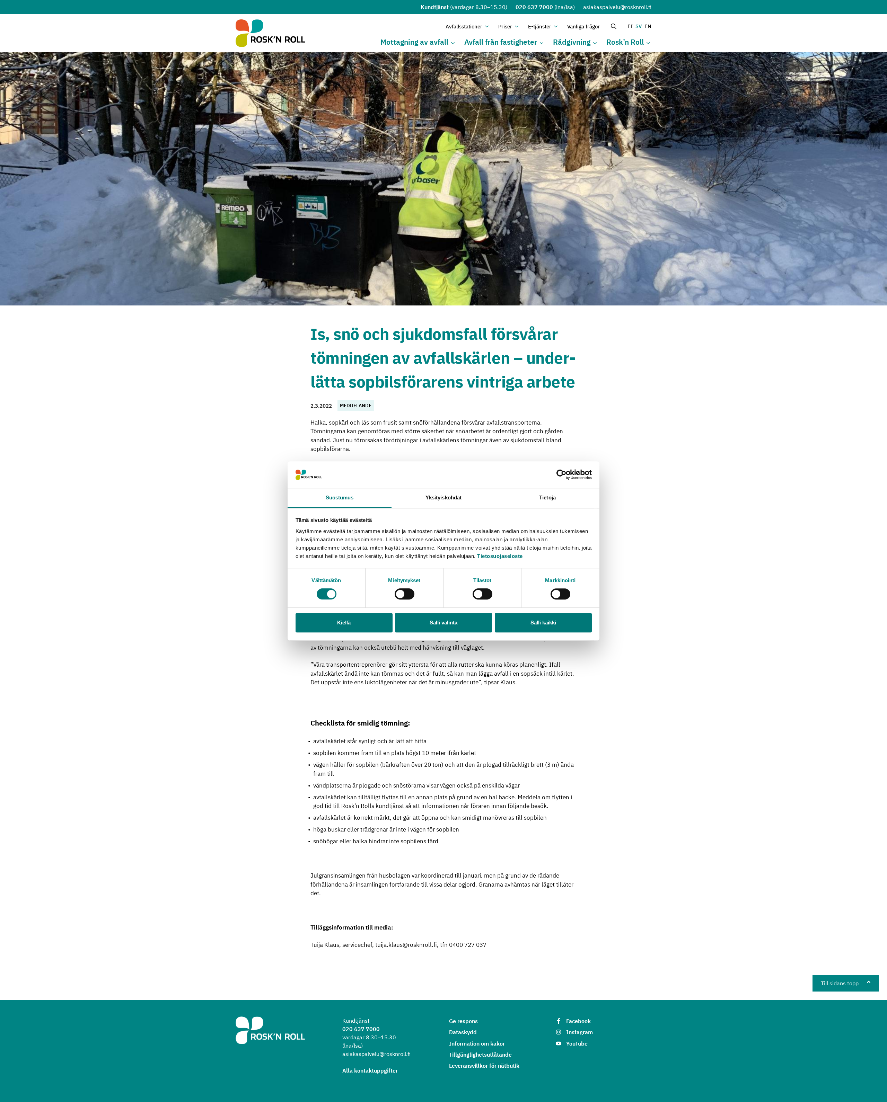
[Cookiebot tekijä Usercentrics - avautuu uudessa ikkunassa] (561, 475)
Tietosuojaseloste (500, 556)
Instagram (579, 1032)
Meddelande (355, 405)
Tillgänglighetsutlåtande (480, 1054)
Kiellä (344, 622)
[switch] (404, 593)
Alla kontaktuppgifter (370, 1070)
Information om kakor (477, 1043)
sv (638, 26)
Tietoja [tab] (547, 497)
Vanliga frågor (583, 26)
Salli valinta (443, 622)
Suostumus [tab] (340, 497)
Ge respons (463, 1020)
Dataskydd (463, 1032)
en (647, 26)
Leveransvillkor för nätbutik (484, 1065)
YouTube (577, 1043)
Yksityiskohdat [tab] (443, 497)
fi (630, 26)
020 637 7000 (534, 6)
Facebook (578, 1020)
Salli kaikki (543, 622)
